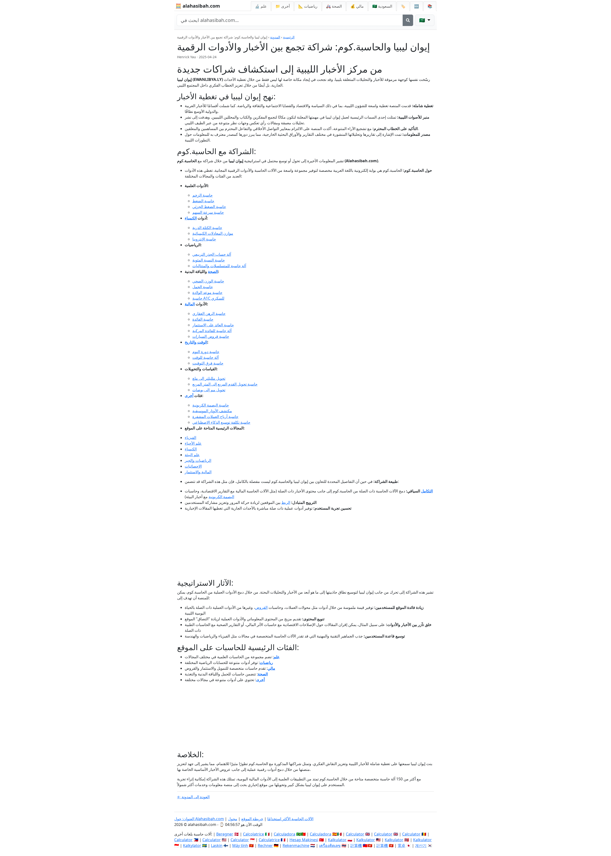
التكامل (427, 491)
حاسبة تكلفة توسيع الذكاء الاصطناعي (221, 422)
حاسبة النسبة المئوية (208, 260)
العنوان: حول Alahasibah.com (199, 818)
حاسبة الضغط (203, 201)
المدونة (275, 37)
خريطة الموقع (252, 818)
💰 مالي (357, 6)
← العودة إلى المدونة (193, 796)
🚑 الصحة (334, 6)
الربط (285, 502)
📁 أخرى (282, 6)
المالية (190, 304)
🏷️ (403, 6)
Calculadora (284, 834)
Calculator (355, 834)
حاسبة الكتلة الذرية (207, 227)
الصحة (213, 271)
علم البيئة (192, 454)
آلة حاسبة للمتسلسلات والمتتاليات (219, 265)
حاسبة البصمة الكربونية (210, 405)
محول (232, 818)
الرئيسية (289, 37)
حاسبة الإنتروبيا (204, 239)
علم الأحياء (193, 443)
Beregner (224, 834)
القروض (261, 607)
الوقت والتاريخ (196, 342)
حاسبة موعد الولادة (207, 292)
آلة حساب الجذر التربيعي (211, 254)
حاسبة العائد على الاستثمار (213, 325)
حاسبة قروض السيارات (210, 336)
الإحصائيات (193, 466)
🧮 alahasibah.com (197, 6)
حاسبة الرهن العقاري (209, 313)
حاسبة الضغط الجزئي (209, 206)
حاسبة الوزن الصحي (208, 281)
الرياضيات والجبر (198, 460)
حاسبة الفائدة (202, 319)
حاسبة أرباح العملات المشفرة (215, 416)
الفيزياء (190, 437)
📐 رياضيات (307, 6)
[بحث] (408, 20)
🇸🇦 (382, 6)
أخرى (189, 395)
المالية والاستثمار (198, 472)
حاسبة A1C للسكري (208, 298)
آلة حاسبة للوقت (205, 357)
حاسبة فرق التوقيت (207, 363)
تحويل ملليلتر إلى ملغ (208, 378)
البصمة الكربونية (221, 496)
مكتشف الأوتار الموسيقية (212, 410)
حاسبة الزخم (202, 195)
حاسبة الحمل (202, 286)
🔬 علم (261, 6)
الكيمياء (191, 218)
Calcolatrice (253, 834)
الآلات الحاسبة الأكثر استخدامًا (290, 818)
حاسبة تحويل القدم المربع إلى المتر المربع (225, 384)
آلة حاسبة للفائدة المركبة (212, 330)
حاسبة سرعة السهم (208, 212)
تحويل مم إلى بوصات (208, 389)
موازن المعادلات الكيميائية (212, 233)
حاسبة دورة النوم (205, 351)
